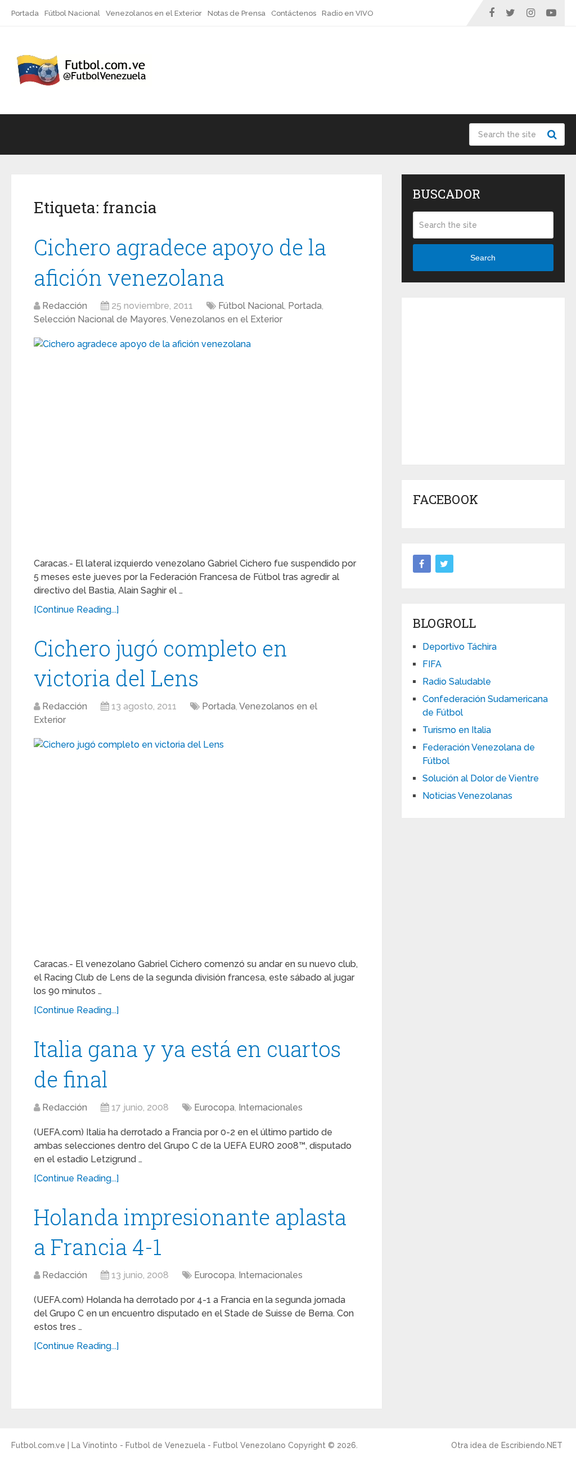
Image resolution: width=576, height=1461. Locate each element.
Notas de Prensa (237, 13)
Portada (25, 13)
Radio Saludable (456, 681)
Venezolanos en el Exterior (154, 13)
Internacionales (270, 1107)
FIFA (432, 664)
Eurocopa (214, 1107)
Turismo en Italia (456, 730)
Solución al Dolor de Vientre (480, 778)
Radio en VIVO (348, 13)
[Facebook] (422, 564)
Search (553, 134)
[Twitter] (444, 564)
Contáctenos (293, 13)
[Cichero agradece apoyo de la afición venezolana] (197, 443)
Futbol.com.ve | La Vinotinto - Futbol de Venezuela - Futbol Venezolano (148, 1445)
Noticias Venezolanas (467, 795)
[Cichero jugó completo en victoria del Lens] (197, 843)
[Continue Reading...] (76, 609)
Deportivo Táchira (459, 646)
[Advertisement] (494, 379)
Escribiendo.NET (531, 1445)
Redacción (64, 305)
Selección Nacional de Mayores (100, 319)
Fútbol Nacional (72, 13)
